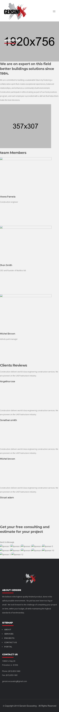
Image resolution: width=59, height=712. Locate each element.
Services (8, 634)
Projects (9, 638)
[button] (54, 11)
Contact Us (10, 642)
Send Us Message (7, 542)
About (7, 629)
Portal (8, 647)
